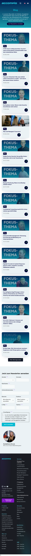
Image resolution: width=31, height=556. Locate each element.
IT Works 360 (5, 508)
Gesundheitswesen (6, 526)
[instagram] (2, 486)
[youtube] (7, 486)
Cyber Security (20, 477)
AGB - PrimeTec (20, 546)
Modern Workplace (21, 472)
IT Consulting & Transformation (21, 465)
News (18, 516)
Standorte (4, 538)
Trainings (4, 544)
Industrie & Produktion (7, 520)
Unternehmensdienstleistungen (8, 529)
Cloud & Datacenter (21, 470)
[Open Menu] (20, 3)
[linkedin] (5, 486)
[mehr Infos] (26, 55)
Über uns (4, 535)
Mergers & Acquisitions (7, 540)
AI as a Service (20, 479)
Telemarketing (20, 497)
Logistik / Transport (6, 518)
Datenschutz (20, 529)
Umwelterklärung (21, 531)
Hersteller (4, 546)
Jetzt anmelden (8, 424)
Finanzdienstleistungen (7, 524)
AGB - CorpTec (20, 544)
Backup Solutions (21, 501)
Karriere (3, 542)
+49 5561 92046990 (7, 488)
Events (18, 518)
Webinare (19, 510)
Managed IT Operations (22, 475)
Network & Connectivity (22, 468)
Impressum (19, 527)
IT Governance (20, 492)
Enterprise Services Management (21, 487)
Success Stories (21, 508)
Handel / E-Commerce (7, 522)
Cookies (19, 533)
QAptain (4, 510)
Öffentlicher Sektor (6, 516)
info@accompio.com (7, 490)
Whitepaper (20, 512)
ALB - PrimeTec (20, 535)
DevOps (19, 490)
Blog (18, 514)
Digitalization (20, 484)
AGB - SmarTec (20, 548)
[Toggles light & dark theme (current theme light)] (28, 3)
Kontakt (4, 548)
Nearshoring (20, 499)
